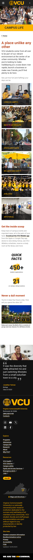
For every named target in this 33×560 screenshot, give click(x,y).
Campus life (7, 445)
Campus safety (8, 466)
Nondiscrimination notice (12, 537)
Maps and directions (17, 497)
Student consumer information (14, 535)
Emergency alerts (9, 471)
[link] (16, 94)
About (5, 449)
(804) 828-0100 (8, 413)
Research (6, 447)
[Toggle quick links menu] (30, 3)
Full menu (3, 3)
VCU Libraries (8, 463)
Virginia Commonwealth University (15, 409)
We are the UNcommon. (16, 556)
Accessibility (7, 542)
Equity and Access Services (12, 468)
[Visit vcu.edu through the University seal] (16, 403)
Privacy (5, 539)
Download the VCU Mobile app (17, 236)
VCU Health (7, 461)
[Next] (28, 319)
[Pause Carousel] (18, 319)
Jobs (5, 473)
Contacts (6, 416)
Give (6, 478)
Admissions (7, 442)
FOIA (4, 544)
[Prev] (23, 319)
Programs (6, 440)
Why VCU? (6, 452)
